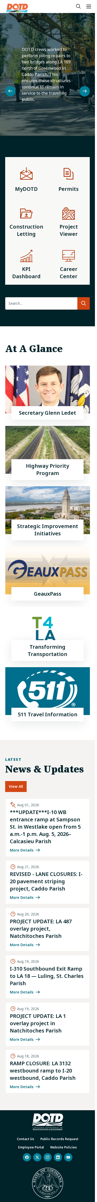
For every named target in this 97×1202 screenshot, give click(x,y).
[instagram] (47, 1157)
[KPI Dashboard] (26, 263)
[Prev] (10, 91)
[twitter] (37, 1157)
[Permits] (69, 178)
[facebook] (27, 1157)
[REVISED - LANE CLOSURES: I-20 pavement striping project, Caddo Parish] (47, 882)
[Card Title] (47, 393)
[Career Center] (69, 263)
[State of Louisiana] (47, 1183)
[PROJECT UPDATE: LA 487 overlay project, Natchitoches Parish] (47, 929)
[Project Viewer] (69, 221)
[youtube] (68, 1157)
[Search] (78, 6)
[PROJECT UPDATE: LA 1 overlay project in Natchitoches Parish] (47, 1024)
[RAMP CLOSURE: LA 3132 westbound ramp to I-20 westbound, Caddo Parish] (47, 1071)
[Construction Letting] (26, 221)
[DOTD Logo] (17, 8)
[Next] (84, 91)
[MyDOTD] (26, 178)
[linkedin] (58, 1157)
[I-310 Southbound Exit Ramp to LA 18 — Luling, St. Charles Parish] (47, 976)
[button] (89, 6)
